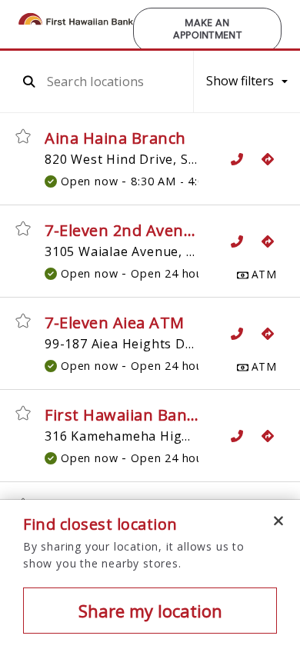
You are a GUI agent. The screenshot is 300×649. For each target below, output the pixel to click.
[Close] (278, 521)
